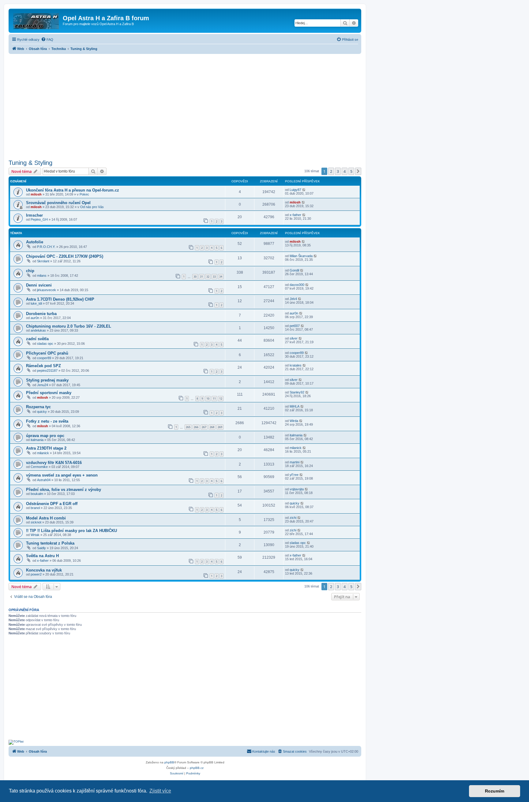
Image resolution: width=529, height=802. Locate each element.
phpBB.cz (197, 768)
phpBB (169, 762)
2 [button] (331, 171)
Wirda (294, 421)
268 (212, 427)
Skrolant (43, 261)
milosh (36, 194)
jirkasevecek (46, 290)
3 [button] (338, 171)
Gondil (294, 270)
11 (214, 399)
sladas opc (45, 343)
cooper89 (44, 358)
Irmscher (34, 215)
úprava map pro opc (45, 435)
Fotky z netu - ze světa (47, 421)
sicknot (36, 522)
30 (195, 277)
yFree (294, 475)
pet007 (295, 326)
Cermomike (39, 467)
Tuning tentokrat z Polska (50, 543)
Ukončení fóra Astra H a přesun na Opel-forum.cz (72, 190)
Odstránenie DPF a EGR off (51, 503)
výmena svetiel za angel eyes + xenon (62, 475)
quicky (42, 411)
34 (220, 277)
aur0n (35, 318)
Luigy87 (295, 190)
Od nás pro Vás (92, 207)
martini (294, 462)
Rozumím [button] (494, 791)
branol (35, 508)
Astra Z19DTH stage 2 (46, 448)
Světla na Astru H (42, 555)
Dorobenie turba (41, 313)
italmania (37, 440)
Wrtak (35, 535)
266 (196, 427)
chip (30, 270)
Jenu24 (42, 385)
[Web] (36, 20)
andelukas (38, 330)
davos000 (297, 285)
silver (294, 338)
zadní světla (37, 338)
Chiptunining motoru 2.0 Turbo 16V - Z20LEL (68, 326)
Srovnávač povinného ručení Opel (58, 202)
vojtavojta (297, 489)
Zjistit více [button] (160, 790)
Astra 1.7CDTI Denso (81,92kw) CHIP (60, 299)
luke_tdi (36, 303)
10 (207, 399)
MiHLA (294, 406)
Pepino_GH (39, 219)
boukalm (37, 494)
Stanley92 (297, 392)
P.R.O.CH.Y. (46, 247)
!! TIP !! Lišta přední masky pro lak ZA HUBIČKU (71, 530)
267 (204, 427)
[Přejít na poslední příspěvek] (304, 190)
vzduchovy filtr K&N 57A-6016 (54, 462)
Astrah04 (44, 480)
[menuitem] (47, 39)
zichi (293, 517)
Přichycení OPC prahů (47, 353)
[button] (358, 171)
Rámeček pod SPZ (43, 365)
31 (201, 277)
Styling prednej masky (47, 380)
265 (188, 427)
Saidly (41, 548)
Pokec (84, 194)
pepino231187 (47, 370)
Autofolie (34, 242)
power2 (36, 574)
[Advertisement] (185, 105)
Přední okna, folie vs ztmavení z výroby (63, 489)
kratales (296, 365)
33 (214, 277)
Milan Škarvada (301, 256)
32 (207, 277)
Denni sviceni (39, 285)
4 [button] (344, 171)
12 (220, 399)
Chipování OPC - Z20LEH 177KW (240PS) (64, 256)
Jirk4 (293, 299)
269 (220, 427)
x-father (295, 215)
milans (42, 275)
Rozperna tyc (38, 407)
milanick (43, 453)
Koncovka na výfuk (44, 570)
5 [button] (351, 171)
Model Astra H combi (46, 518)
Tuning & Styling (30, 162)
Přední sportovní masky (48, 392)
